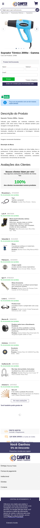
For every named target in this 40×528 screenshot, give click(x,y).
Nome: (4, 67)
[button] (16, 48)
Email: (4, 72)
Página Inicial (5, 13)
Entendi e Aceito (12, 523)
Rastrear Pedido (11, 466)
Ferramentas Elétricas (17, 13)
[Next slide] (36, 29)
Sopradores (29, 13)
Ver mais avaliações (20, 400)
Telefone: (28, 67)
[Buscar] (37, 10)
